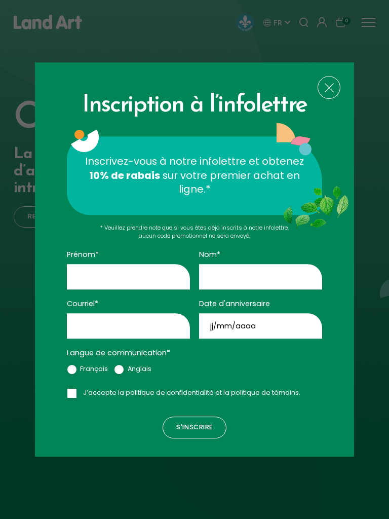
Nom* (209, 254)
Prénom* (83, 254)
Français (94, 368)
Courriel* (82, 304)
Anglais (139, 368)
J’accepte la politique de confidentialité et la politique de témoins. (191, 392)
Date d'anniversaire (234, 304)
